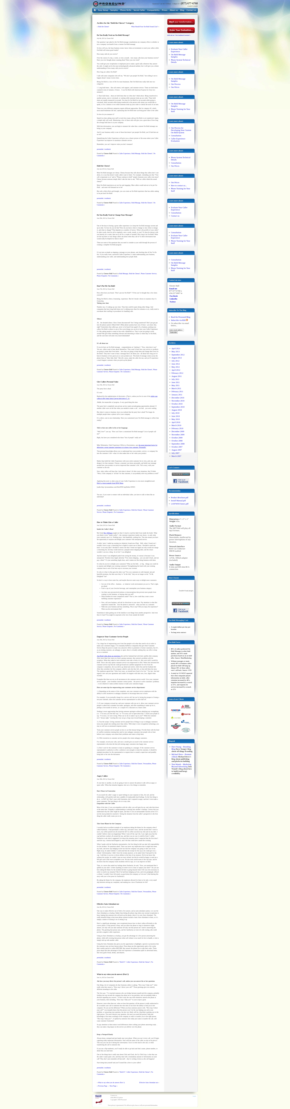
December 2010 (178, 398)
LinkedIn (173, 299)
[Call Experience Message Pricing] (164, 10)
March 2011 (176, 388)
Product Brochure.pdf (179, 497)
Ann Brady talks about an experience (109, 656)
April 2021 (176, 348)
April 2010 (176, 422)
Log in (194, 1096)
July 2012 (175, 361)
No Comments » (113, 276)
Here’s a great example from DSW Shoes (110, 483)
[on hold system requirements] (153, 10)
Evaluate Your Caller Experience (179, 50)
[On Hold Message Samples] (114, 10)
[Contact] (191, 10)
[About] (173, 10)
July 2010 (175, 413)
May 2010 (176, 419)
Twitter (173, 302)
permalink (100, 149)
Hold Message (135, 153)
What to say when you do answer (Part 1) (111, 1082)
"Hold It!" (122, 962)
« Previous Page (102, 1086)
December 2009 (178, 431)
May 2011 (176, 385)
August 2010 (177, 410)
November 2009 (178, 435)
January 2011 (177, 395)
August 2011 (177, 376)
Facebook (174, 296)
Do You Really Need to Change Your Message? (115, 215)
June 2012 (176, 364)
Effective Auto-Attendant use (108, 904)
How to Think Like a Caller (107, 522)
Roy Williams (108, 533)
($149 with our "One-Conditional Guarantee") (178, 35)
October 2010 (177, 404)
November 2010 (178, 401)
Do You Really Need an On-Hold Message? (113, 35)
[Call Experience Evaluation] (139, 10)
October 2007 (177, 447)
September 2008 (178, 444)
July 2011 (175, 379)
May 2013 (176, 352)
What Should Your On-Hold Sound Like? (144, 27)
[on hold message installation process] (103, 10)
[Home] (109, 4)
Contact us (175, 216)
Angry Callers (102, 776)
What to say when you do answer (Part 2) (113, 974)
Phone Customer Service (149, 273)
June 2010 (176, 416)
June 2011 (176, 382)
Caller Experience (124, 153)
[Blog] (182, 10)
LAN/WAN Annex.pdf (179, 504)
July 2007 (175, 453)
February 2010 (177, 428)
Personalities (147, 763)
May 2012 (176, 367)
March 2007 (176, 456)
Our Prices (175, 87)
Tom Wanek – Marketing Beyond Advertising (181, 765)
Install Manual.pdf (178, 501)
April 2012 (176, 370)
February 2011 (177, 391)
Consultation (176, 136)
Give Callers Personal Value (107, 382)
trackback (108, 149)
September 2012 (178, 355)
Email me (173, 289)
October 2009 (177, 438)
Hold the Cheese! (103, 27)
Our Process (176, 84)
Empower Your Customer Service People (112, 637)
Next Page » (113, 1086)
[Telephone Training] (125, 10)
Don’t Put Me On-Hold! (106, 286)
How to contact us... (179, 185)
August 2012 (177, 358)
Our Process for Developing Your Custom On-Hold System (181, 130)
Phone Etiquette (102, 276)
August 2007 (177, 450)
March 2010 (176, 425)
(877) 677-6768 (189, 3)
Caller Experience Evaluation (178, 140)
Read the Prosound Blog (180, 317)
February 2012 (177, 373)
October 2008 (177, 441)
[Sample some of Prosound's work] (180, 719)
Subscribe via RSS (178, 320)
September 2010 (178, 407)
